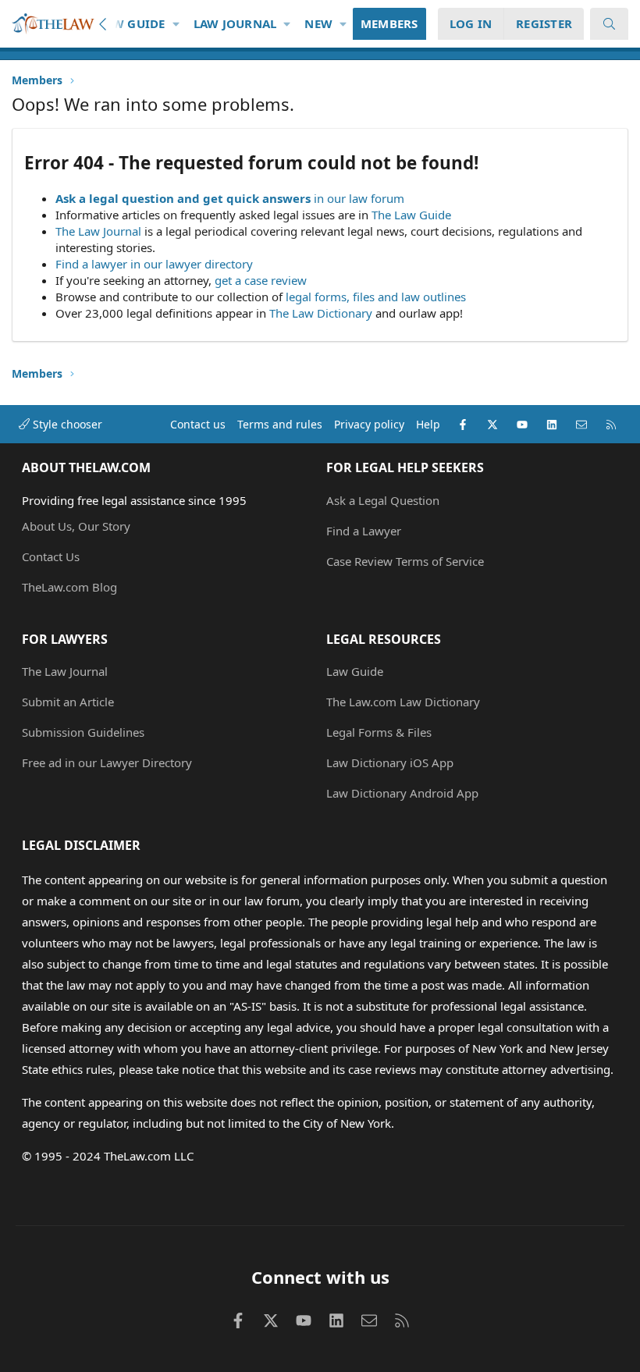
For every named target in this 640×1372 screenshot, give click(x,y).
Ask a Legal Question (382, 500)
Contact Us (51, 556)
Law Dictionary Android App (402, 793)
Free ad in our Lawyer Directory (107, 762)
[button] (176, 24)
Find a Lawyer (363, 530)
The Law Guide (411, 214)
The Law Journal (98, 231)
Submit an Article (68, 701)
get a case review (261, 280)
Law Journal (235, 23)
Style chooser (66, 424)
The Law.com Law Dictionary (403, 701)
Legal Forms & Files (379, 732)
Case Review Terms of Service (405, 561)
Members (389, 23)
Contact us (198, 424)
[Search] (609, 24)
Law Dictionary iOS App (389, 762)
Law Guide (131, 23)
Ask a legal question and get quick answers (183, 198)
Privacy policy (369, 424)
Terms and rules (279, 424)
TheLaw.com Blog (69, 587)
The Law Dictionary (320, 313)
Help (428, 424)
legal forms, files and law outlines (376, 296)
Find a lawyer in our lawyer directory (154, 264)
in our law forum (359, 198)
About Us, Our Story (76, 526)
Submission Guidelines (83, 732)
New (318, 23)
